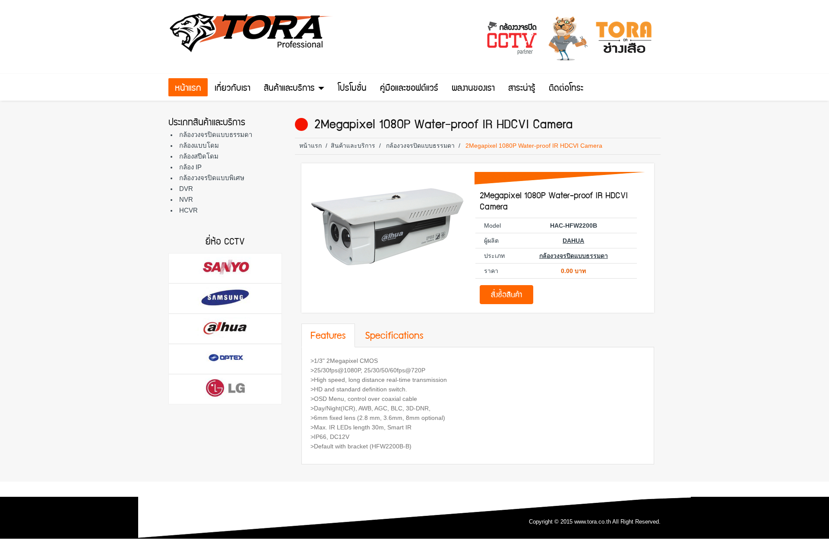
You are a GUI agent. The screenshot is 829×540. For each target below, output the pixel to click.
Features (328, 336)
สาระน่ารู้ (521, 89)
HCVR (188, 210)
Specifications (394, 336)
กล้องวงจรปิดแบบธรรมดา (215, 134)
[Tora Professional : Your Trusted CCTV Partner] (252, 32)
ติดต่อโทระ (566, 89)
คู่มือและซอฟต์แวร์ (409, 89)
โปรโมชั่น (352, 89)
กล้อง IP (190, 167)
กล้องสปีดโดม (198, 156)
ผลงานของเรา (473, 89)
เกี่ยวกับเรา (232, 89)
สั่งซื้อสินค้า (506, 295)
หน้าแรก (188, 89)
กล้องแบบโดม (199, 145)
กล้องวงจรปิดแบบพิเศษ (211, 177)
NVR (186, 199)
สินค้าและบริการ (290, 89)
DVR (186, 188)
